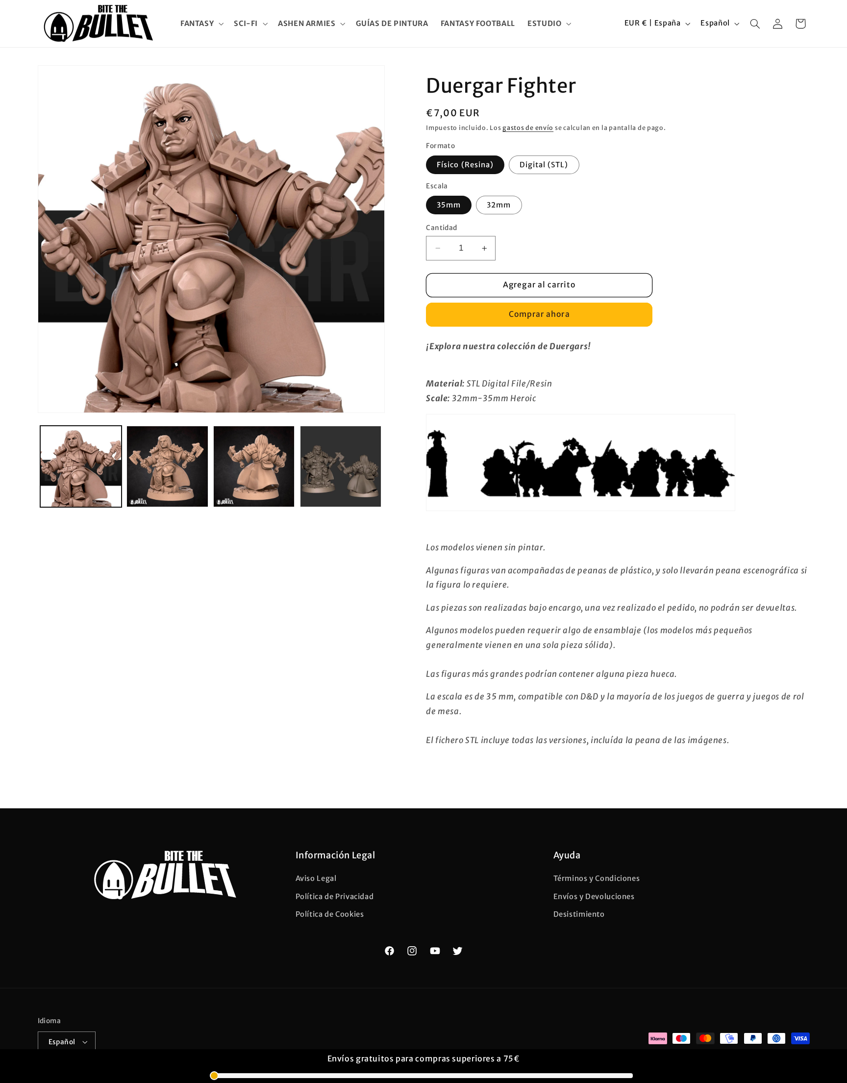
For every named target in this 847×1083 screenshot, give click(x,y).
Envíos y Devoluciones (594, 896)
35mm (449, 205)
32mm (499, 205)
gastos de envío (527, 127)
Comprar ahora (539, 314)
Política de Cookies (330, 914)
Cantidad (441, 228)
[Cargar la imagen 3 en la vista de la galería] (254, 466)
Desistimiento (579, 914)
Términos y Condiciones (596, 879)
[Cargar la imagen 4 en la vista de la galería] (340, 466)
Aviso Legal (316, 879)
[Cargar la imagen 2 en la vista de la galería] (167, 466)
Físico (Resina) (465, 164)
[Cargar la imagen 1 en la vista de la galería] (81, 466)
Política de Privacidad (335, 896)
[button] (200, 23)
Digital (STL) (544, 164)
